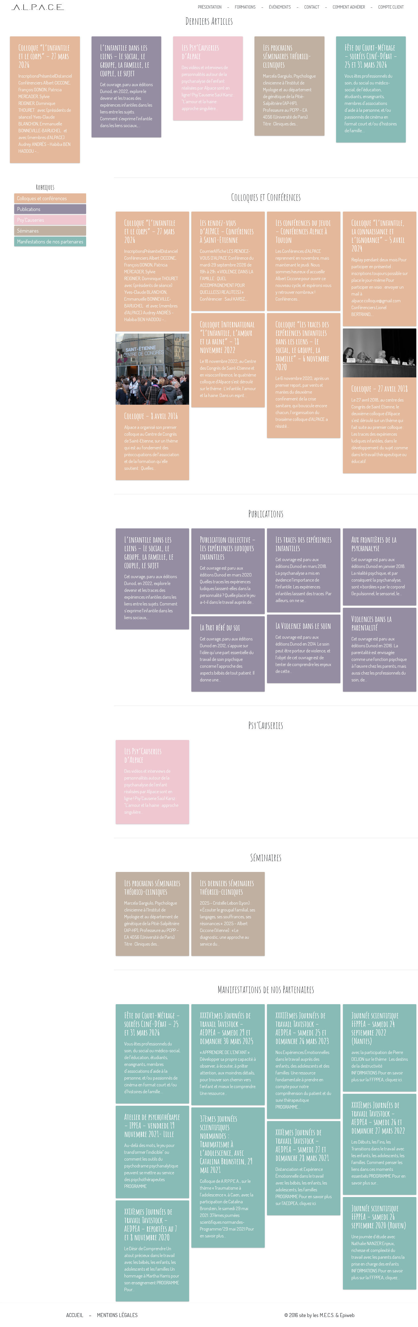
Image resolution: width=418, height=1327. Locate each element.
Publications (28, 209)
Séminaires (28, 231)
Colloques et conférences (42, 198)
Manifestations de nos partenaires (50, 241)
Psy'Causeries (30, 220)
